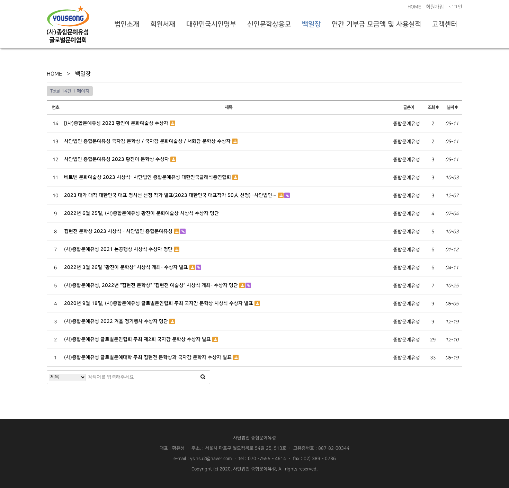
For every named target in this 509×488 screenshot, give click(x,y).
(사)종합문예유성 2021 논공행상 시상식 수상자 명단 (119, 249)
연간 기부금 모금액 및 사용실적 (376, 24)
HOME (414, 6)
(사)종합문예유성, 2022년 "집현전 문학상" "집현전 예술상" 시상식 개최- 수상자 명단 (151, 285)
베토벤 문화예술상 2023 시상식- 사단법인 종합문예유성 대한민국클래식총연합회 (148, 177)
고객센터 (444, 24)
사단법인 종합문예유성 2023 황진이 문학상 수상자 (117, 159)
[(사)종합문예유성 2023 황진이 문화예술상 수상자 (117, 123)
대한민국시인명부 (211, 24)
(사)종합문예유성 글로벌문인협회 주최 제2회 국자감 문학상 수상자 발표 (138, 339)
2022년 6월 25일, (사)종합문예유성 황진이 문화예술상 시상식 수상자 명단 (141, 213)
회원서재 (162, 24)
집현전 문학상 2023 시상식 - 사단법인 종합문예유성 (119, 231)
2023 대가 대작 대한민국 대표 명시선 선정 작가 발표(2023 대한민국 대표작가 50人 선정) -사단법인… (171, 195)
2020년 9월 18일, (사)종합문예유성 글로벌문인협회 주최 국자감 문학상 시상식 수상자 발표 (159, 303)
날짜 (451, 107)
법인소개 (126, 24)
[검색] (203, 377)
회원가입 (435, 6)
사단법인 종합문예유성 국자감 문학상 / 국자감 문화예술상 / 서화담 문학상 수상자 (148, 141)
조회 (432, 107)
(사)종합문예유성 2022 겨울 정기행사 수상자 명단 (116, 321)
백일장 (311, 24)
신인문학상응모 (269, 24)
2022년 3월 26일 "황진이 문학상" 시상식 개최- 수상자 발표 (126, 267)
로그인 (455, 6)
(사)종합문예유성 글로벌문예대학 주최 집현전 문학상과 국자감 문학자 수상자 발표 (148, 357)
